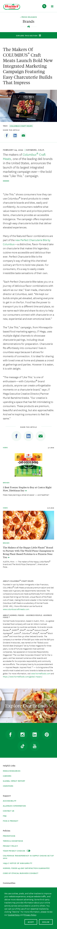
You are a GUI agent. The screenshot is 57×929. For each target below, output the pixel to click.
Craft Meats (24, 156)
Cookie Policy (14, 914)
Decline (45, 921)
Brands (6, 482)
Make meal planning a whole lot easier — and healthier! (26, 494)
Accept (31, 921)
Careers (7, 775)
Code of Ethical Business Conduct (20, 873)
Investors (8, 785)
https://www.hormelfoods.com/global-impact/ (22, 676)
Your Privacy (14, 850)
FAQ (5, 815)
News (5, 447)
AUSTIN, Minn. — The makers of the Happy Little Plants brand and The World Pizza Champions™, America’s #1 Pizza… (26, 564)
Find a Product (10, 820)
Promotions (9, 835)
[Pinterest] (47, 735)
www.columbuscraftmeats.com (16, 609)
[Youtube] (35, 746)
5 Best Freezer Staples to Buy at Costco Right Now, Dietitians (27, 489)
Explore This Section (27, 35)
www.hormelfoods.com (40, 673)
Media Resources (11, 770)
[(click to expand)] (52, 6)
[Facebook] (7, 135)
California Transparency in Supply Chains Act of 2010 (28, 856)
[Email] (23, 135)
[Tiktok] (22, 746)
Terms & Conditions (13, 840)
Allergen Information (14, 805)
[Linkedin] (15, 135)
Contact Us (8, 810)
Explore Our (27, 706)
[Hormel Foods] (11, 7)
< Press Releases (28, 17)
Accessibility (9, 800)
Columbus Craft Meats (21, 125)
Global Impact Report (14, 780)
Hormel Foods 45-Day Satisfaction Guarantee (26, 868)
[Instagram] (22, 735)
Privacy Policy (10, 845)
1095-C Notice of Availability (17, 863)
